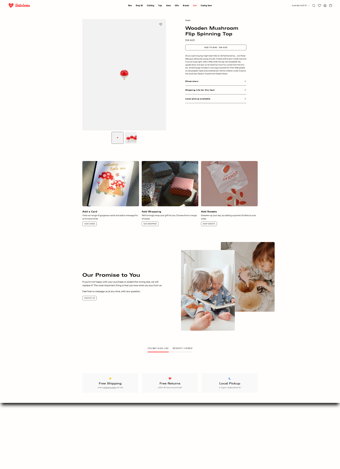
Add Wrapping (150, 224)
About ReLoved (183, 428)
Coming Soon (138, 446)
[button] (186, 5)
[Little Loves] (19, 5)
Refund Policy (183, 446)
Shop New (138, 424)
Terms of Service (183, 437)
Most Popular (138, 432)
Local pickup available (197, 99)
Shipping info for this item (200, 90)
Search (138, 419)
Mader (188, 20)
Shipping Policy (183, 441)
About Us (183, 424)
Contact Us (89, 298)
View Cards (89, 224)
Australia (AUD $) (299, 5)
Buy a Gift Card (138, 441)
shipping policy (110, 387)
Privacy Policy (183, 432)
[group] (170, 193)
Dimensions (191, 81)
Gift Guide (138, 428)
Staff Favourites (138, 437)
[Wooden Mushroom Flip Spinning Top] (118, 138)
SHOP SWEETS (209, 224)
